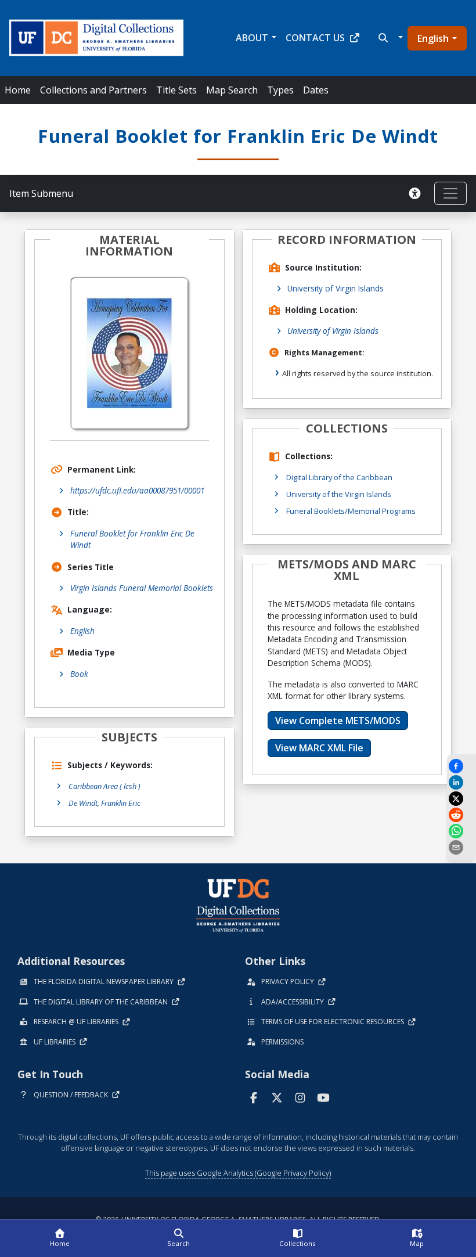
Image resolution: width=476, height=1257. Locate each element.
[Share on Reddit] (461, 815)
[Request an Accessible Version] (417, 193)
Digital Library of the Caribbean (339, 477)
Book (79, 673)
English (433, 38)
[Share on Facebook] (461, 766)
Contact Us (315, 37)
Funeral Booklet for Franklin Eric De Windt (132, 539)
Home (18, 90)
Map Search (232, 90)
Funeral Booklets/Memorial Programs (351, 511)
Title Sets (176, 90)
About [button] (252, 37)
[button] (389, 37)
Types (280, 90)
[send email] (461, 847)
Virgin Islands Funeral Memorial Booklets (141, 587)
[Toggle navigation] (450, 193)
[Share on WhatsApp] (461, 831)
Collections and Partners (93, 90)
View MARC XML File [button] (319, 747)
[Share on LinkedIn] (461, 782)
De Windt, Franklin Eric (104, 803)
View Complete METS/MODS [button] (338, 720)
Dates (316, 90)
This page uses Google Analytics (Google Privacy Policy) (238, 1173)
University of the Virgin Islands (338, 494)
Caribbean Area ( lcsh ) (104, 786)
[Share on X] (461, 798)
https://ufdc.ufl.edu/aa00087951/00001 (137, 490)
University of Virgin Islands (335, 288)
